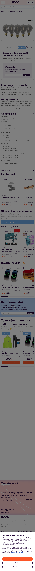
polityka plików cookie (18, 552)
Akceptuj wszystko (17, 559)
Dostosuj (17, 562)
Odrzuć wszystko (17, 566)
